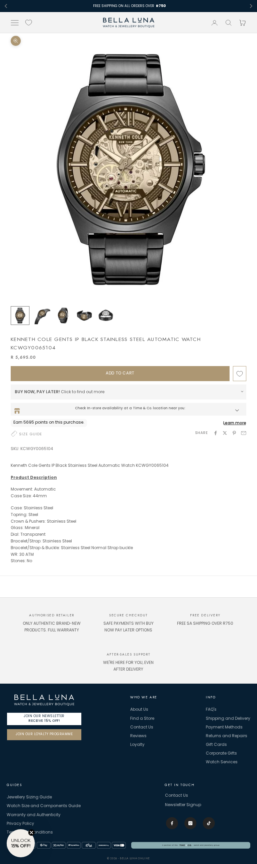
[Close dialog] (173, 373)
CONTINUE (129, 476)
